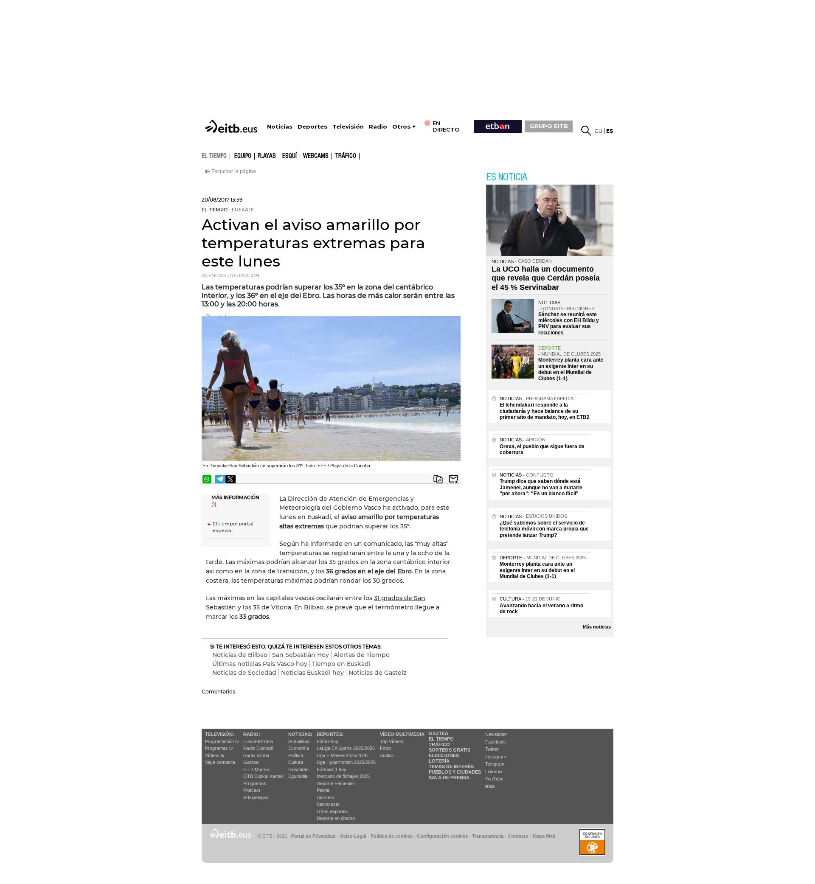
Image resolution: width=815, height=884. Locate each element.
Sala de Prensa (449, 777)
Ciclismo (325, 797)
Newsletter (496, 734)
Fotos (386, 748)
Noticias (279, 126)
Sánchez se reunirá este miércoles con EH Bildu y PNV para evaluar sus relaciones (568, 324)
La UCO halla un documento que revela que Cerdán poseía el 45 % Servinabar (546, 278)
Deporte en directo (336, 818)
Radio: (251, 734)
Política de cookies (392, 836)
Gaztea (251, 762)
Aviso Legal (353, 836)
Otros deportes (332, 811)
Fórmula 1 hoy (331, 769)
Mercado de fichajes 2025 (343, 776)
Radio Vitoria (256, 755)
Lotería (439, 760)
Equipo (242, 156)
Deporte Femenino (336, 783)
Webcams (316, 156)
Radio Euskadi (258, 748)
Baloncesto (328, 804)
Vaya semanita (220, 762)
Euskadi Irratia (258, 741)
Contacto (518, 836)
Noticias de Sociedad (244, 672)
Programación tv (222, 741)
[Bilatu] (586, 131)
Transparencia (487, 836)
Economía (298, 748)
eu (598, 131)
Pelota (323, 790)
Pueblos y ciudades (455, 772)
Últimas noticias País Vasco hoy (259, 664)
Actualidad (298, 741)
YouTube (494, 778)
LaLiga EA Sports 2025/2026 (346, 748)
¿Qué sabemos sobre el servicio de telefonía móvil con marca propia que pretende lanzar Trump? (544, 529)
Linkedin (493, 771)
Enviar (453, 479)
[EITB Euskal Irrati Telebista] (232, 126)
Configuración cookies (442, 836)
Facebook (495, 741)
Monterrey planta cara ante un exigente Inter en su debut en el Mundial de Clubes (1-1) (571, 369)
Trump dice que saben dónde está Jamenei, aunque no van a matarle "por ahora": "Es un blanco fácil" (541, 487)
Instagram (495, 756)
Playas (267, 156)
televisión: (219, 734)
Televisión (348, 126)
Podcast (251, 790)
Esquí (289, 156)
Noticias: (300, 734)
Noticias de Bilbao (239, 655)
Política (295, 755)
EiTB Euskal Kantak (263, 776)
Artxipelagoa (256, 797)
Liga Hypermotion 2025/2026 (346, 762)
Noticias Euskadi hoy (312, 672)
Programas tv (219, 748)
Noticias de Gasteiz (377, 672)
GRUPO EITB (549, 126)
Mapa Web (544, 836)
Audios (387, 755)
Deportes (312, 126)
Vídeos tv (215, 755)
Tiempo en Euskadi (341, 664)
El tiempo (441, 738)
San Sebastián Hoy (300, 655)
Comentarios (218, 691)
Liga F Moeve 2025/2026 (342, 755)
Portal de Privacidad (313, 836)
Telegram (494, 763)
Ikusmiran (298, 769)
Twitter (492, 749)
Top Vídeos (391, 741)
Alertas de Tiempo (362, 655)
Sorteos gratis (449, 749)
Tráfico (345, 156)
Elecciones (444, 755)
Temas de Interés (451, 766)
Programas (254, 783)
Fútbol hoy (327, 741)
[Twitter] (230, 479)
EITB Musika (256, 769)
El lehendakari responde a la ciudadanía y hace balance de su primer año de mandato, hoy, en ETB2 (545, 411)
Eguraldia (297, 776)
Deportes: (330, 734)
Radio (378, 126)
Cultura (295, 762)
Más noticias (597, 626)
